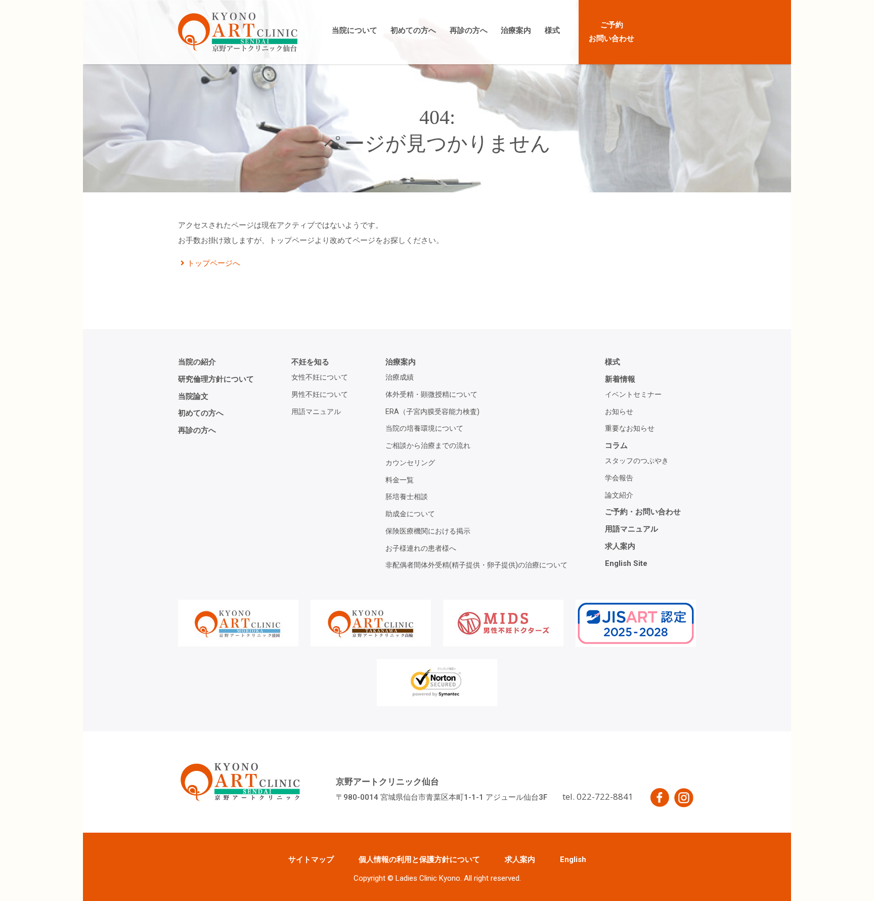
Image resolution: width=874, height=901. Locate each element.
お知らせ (619, 411)
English (573, 859)
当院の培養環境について (424, 428)
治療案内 (516, 30)
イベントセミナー (633, 394)
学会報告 (619, 478)
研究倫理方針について (216, 379)
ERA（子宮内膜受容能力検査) (432, 411)
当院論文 (193, 396)
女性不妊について (319, 377)
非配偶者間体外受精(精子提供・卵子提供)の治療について (476, 565)
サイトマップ (311, 859)
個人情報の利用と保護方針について (419, 859)
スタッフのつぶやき (637, 461)
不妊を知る (310, 361)
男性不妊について (319, 394)
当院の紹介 (197, 361)
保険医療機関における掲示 (427, 531)
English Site (626, 563)
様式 (552, 30)
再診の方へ (469, 30)
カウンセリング (410, 463)
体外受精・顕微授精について (431, 394)
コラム (616, 445)
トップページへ (213, 263)
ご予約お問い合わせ (611, 31)
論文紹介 (619, 495)
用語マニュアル (316, 411)
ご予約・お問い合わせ (643, 511)
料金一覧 (399, 480)
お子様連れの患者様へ (420, 548)
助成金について (410, 514)
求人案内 (620, 546)
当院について (354, 30)
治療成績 (399, 377)
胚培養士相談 (406, 497)
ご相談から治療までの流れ (427, 445)
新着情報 (620, 379)
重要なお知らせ (629, 428)
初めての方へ (413, 30)
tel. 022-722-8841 (597, 796)
